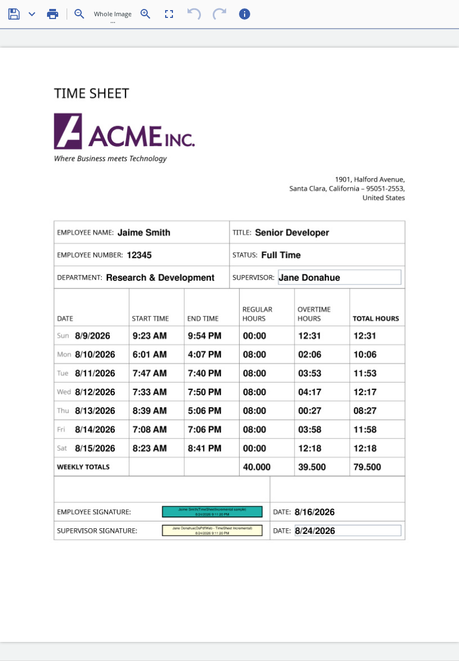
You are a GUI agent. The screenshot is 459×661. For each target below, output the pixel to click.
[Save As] (32, 14)
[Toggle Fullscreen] (169, 14)
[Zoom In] (145, 14)
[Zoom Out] (79, 14)
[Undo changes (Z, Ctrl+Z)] (194, 14)
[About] (244, 14)
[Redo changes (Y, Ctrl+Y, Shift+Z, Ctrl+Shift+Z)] (219, 14)
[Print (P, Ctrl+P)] (52, 14)
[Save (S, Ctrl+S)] (14, 14)
